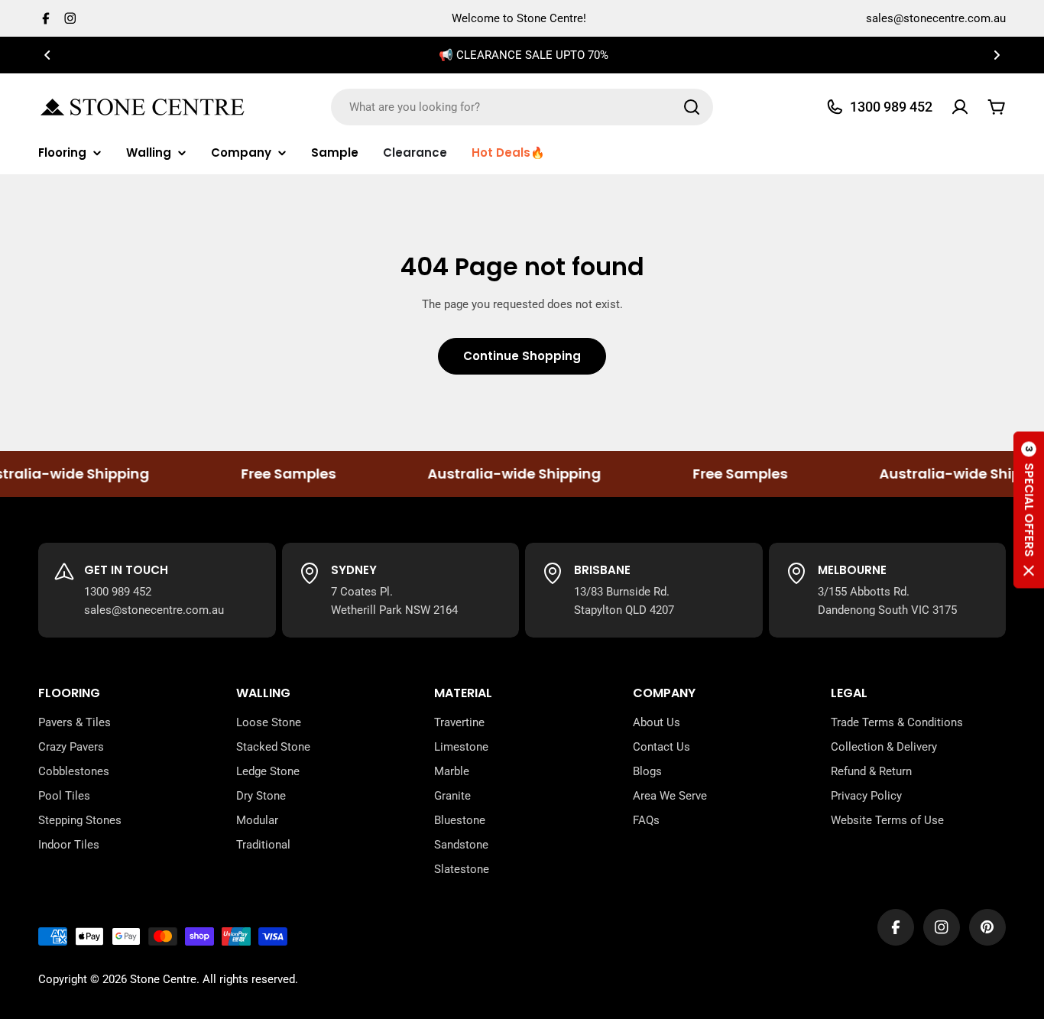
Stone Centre (163, 979)
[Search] (691, 107)
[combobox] (522, 107)
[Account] (960, 107)
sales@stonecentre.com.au (936, 18)
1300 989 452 (117, 592)
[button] (47, 55)
